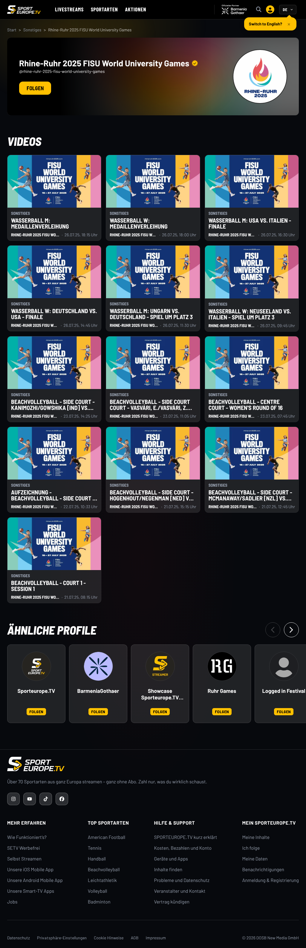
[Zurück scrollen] (272, 629)
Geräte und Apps (171, 859)
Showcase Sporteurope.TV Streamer (160, 694)
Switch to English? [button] (265, 21)
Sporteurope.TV (36, 691)
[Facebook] (62, 799)
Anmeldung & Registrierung (270, 880)
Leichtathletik (102, 880)
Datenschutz (18, 937)
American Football (106, 837)
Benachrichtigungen (263, 869)
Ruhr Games (222, 691)
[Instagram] (13, 799)
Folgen (35, 88)
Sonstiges (32, 29)
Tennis (95, 848)
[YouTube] (29, 799)
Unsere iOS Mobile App (30, 869)
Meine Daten (254, 859)
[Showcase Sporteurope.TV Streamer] (160, 666)
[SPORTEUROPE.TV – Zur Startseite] (24, 9)
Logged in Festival (283, 691)
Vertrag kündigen (171, 902)
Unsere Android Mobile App (35, 880)
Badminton (99, 902)
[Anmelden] (270, 9)
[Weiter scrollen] (291, 629)
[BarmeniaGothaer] (98, 666)
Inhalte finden (168, 869)
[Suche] (259, 9)
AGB (135, 937)
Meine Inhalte (256, 837)
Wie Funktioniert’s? (27, 837)
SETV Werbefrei (23, 848)
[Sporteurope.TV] (36, 666)
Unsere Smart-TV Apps (30, 891)
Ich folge (251, 848)
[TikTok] (45, 799)
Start (11, 29)
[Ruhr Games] (222, 666)
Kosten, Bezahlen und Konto (182, 848)
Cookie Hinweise (109, 937)
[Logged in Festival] (284, 666)
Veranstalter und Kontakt (179, 891)
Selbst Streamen (24, 859)
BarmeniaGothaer (98, 691)
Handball (97, 859)
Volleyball (97, 891)
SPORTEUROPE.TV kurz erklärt (185, 837)
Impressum (156, 937)
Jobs (12, 902)
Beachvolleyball (104, 869)
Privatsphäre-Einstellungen (62, 937)
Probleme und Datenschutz (181, 880)
